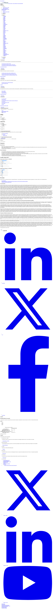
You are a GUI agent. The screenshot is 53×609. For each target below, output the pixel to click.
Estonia (4, 26)
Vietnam (4, 55)
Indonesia (4, 32)
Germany (4, 28)
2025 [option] (2, 423)
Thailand (4, 52)
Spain (4, 49)
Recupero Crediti (5, 462)
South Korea (5, 48)
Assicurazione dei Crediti (6, 460)
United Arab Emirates (6, 54)
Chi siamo (4, 464)
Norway (4, 39)
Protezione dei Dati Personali (5, 605)
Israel (4, 33)
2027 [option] (2, 424)
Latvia (4, 34)
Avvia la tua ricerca (11, 109)
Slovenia (4, 47)
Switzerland (4, 50)
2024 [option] (2, 422)
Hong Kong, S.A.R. (5, 30)
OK (3, 141)
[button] (3, 6)
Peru (4, 40)
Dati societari (3, 604)
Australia (4, 16)
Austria (4, 17)
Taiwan (4, 51)
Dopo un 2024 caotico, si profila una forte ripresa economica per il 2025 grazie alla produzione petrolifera (15, 181)
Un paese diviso (4, 180)
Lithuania (4, 35)
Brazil (4, 19)
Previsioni (4, 134)
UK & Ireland (5, 53)
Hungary (4, 31)
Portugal (4, 42)
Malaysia (4, 36)
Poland (4, 41)
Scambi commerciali (5, 133)
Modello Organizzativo (5, 606)
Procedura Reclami (4, 607)
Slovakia (4, 46)
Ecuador (4, 25)
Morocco (4, 37)
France (4, 27)
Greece (4, 29)
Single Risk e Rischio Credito (7, 461)
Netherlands (4, 38)
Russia (4, 44)
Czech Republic (5, 24)
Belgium (4, 18)
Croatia (4, 23)
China (4, 22)
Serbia (4, 45)
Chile (4, 21)
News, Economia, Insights (6, 463)
